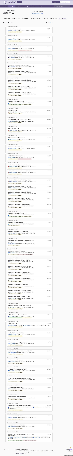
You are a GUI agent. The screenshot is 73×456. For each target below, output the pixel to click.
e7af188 (49, 416)
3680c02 (49, 213)
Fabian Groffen (12, 30)
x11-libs (10, 10)
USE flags (26, 6)
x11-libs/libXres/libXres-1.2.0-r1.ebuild (25, 254)
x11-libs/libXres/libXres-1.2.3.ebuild (14, 31)
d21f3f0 (49, 323)
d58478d (49, 425)
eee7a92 (49, 180)
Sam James (11, 200)
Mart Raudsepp (13, 417)
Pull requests (36, 18)
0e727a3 (49, 128)
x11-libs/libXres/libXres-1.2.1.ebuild (24, 159)
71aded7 (49, 284)
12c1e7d (49, 222)
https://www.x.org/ (37, 13)
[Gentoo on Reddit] (11, 450)
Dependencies (16, 18)
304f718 (49, 171)
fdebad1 (49, 314)
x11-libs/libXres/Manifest (13, 50)
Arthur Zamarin (13, 72)
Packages (11, 6)
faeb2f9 (49, 86)
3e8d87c (49, 92)
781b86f (49, 342)
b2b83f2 (49, 405)
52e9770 (49, 272)
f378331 (49, 296)
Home (5, 6)
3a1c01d (49, 266)
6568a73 (49, 378)
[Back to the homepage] (9, 2)
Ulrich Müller (12, 243)
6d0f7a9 (49, 278)
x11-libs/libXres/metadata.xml (13, 225)
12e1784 (49, 192)
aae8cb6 (49, 251)
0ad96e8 (49, 110)
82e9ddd (49, 146)
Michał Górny (12, 379)
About (40, 6)
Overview (7, 18)
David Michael (12, 325)
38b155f (49, 240)
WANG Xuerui (12, 233)
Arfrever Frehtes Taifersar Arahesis (17, 407)
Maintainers (19, 6)
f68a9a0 (49, 396)
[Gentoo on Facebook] (7, 450)
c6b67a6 (49, 231)
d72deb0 (49, 47)
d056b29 (49, 155)
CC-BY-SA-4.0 (42, 452)
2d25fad (49, 28)
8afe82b (49, 204)
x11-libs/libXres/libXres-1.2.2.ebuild (24, 50)
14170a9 (49, 101)
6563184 (49, 80)
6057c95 (49, 434)
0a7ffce (49, 37)
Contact (68, 449)
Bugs (45, 18)
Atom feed (50, 22)
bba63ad (49, 351)
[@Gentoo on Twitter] (4, 450)
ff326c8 (49, 260)
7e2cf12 (49, 65)
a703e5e (49, 165)
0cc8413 (49, 290)
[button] (56, 2)
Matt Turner (12, 48)
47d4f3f (49, 71)
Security (53, 18)
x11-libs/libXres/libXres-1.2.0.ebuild (29, 440)
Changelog (63, 18)
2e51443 (49, 369)
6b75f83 (49, 186)
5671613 (49, 387)
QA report (25, 18)
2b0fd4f (49, 198)
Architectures (33, 6)
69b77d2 (49, 119)
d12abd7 (49, 332)
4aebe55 (49, 137)
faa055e (49, 56)
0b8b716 (49, 360)
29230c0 (49, 305)
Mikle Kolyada (12, 352)
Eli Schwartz (12, 57)
